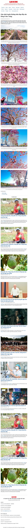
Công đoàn (10, 9)
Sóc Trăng (4, 21)
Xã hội (7, 7)
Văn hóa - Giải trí (16, 9)
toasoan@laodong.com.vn (7, 510)
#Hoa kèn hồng (4, 194)
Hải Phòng (2, 304)
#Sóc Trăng (4, 193)
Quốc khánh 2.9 (9, 383)
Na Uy (3, 357)
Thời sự (2, 9)
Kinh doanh (17, 7)
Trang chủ (2, 7)
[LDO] (14, 206)
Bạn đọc (6, 9)
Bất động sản (22, 9)
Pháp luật (22, 7)
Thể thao (13, 7)
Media (10, 7)
